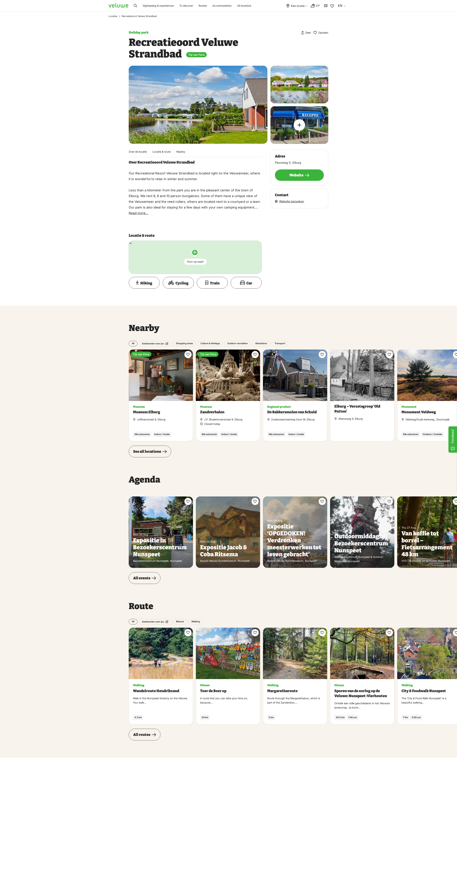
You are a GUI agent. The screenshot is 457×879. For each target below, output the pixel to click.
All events (141, 578)
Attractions (261, 343)
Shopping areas (184, 343)
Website (296, 175)
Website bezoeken (291, 201)
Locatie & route (161, 151)
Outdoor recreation (237, 343)
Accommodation (222, 5)
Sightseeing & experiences (158, 5)
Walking (195, 621)
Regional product (279, 406)
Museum (139, 406)
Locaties (113, 16)
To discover (186, 5)
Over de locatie (138, 151)
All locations (244, 5)
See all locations (147, 451)
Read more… (138, 213)
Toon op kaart (195, 261)
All (133, 343)
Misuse (180, 621)
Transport (280, 343)
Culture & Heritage (210, 343)
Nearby (180, 151)
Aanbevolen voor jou (153, 343)
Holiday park (139, 32)
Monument (408, 406)
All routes (141, 734)
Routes (203, 5)
